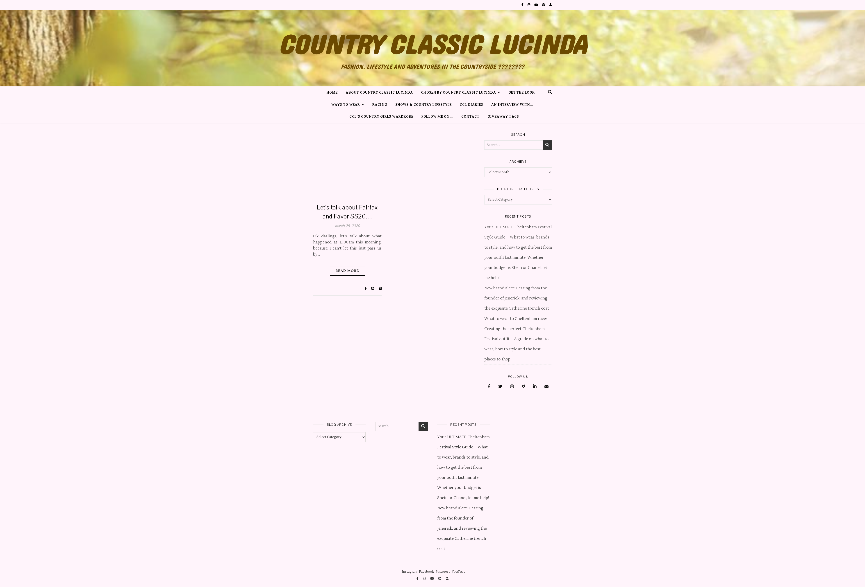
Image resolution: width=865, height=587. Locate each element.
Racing (379, 105)
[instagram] (529, 5)
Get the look (521, 92)
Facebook (426, 572)
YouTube (458, 572)
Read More (347, 271)
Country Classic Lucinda (433, 45)
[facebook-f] (522, 5)
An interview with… (512, 105)
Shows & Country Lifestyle (423, 105)
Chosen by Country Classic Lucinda (458, 92)
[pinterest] (544, 5)
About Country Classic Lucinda (379, 92)
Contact (470, 117)
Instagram (409, 572)
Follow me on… (437, 117)
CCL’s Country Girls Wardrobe (381, 117)
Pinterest (443, 572)
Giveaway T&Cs (503, 117)
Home (332, 92)
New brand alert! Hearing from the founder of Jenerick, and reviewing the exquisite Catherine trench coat (516, 298)
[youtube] (536, 5)
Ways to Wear (345, 105)
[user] (550, 5)
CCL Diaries (471, 105)
